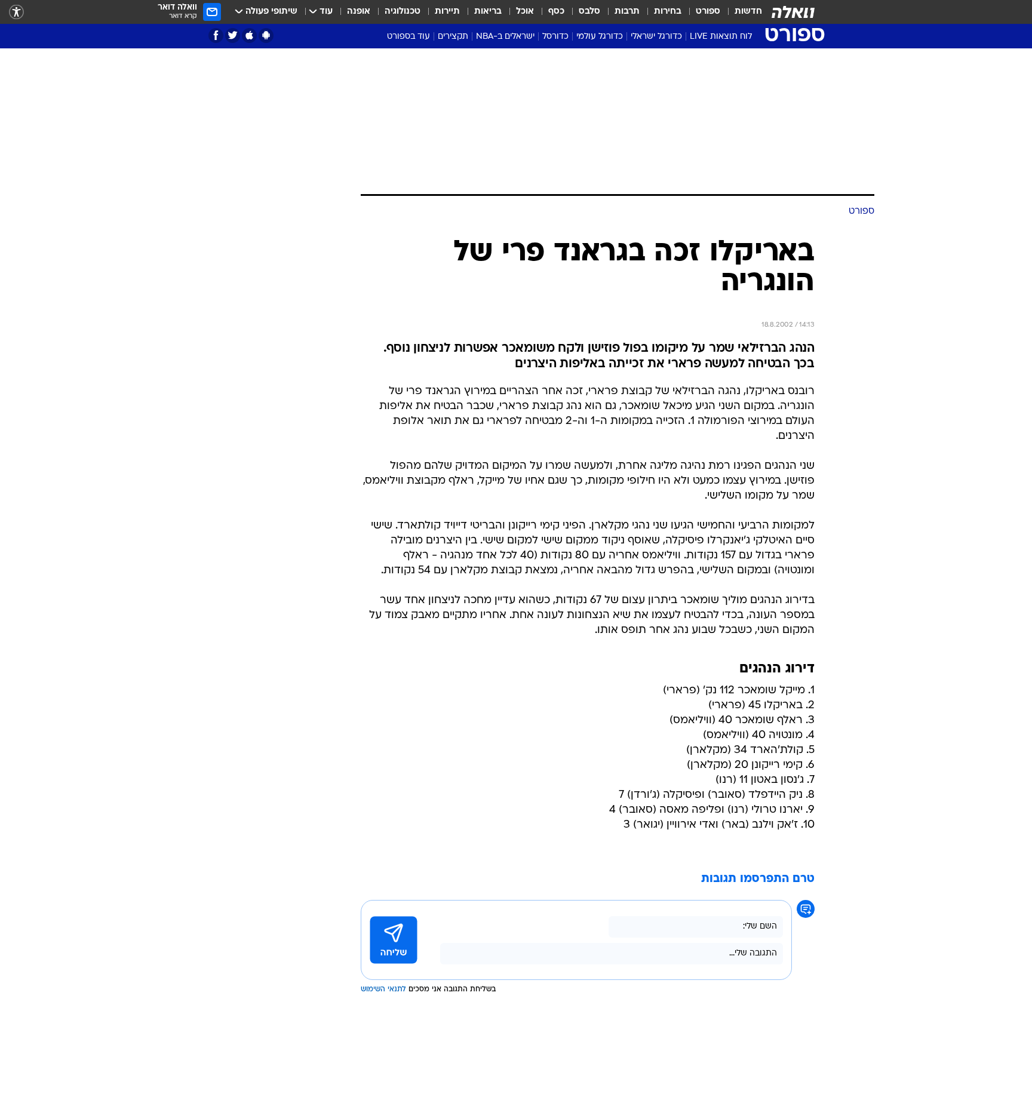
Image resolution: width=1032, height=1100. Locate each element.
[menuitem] (741, 12)
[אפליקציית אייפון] (249, 35)
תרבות (627, 11)
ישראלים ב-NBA (505, 37)
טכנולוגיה (402, 11)
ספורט (708, 11)
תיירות (447, 11)
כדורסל (555, 37)
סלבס (589, 11)
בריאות (488, 11)
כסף (556, 11)
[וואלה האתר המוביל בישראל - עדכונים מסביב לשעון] (793, 12)
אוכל (525, 11)
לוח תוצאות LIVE (721, 37)
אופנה (358, 11)
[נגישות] (16, 12)
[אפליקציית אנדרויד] (266, 35)
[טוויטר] (232, 35)
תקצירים (453, 37)
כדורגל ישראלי (656, 37)
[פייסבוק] (215, 35)
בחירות (667, 11)
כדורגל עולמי (599, 37)
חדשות (748, 11)
